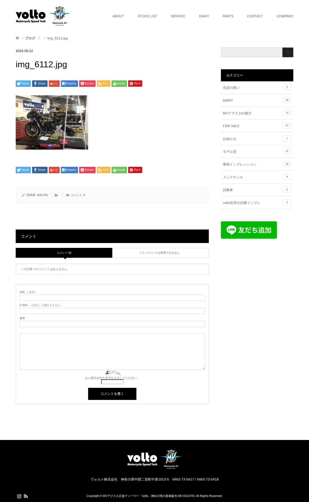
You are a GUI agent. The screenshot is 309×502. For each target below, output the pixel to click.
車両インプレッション (255, 164)
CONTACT (255, 16)
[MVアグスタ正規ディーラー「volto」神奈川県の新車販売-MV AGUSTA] (154, 468)
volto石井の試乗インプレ (255, 203)
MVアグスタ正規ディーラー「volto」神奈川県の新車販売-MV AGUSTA (149, 496)
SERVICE (178, 16)
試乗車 (255, 190)
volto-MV (42, 195)
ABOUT (118, 16)
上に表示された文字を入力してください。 (112, 378)
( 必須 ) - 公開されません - (41, 305)
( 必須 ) (28, 292)
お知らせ (255, 139)
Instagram (19, 496)
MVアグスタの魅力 (255, 113)
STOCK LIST (147, 16)
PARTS (228, 16)
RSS (25, 496)
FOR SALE (255, 126)
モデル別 (255, 151)
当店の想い (255, 88)
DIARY (204, 16)
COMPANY (285, 16)
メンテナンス (255, 177)
